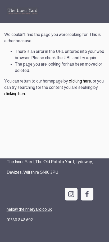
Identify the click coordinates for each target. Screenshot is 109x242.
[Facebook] (87, 194)
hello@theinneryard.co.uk (29, 209)
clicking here (80, 81)
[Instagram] (71, 194)
